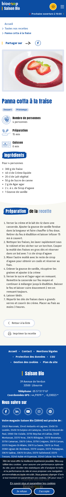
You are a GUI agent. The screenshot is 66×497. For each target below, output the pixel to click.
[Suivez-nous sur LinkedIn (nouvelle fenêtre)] (17, 412)
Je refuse (21, 491)
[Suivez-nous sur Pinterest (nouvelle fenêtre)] (50, 412)
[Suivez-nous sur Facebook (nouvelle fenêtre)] (6, 412)
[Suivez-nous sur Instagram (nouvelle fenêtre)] (39, 412)
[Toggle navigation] (62, 8)
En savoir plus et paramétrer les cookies (32, 483)
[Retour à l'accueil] (10, 4)
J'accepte (44, 491)
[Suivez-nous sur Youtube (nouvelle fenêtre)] (28, 412)
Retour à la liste (21, 323)
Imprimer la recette (24, 333)
